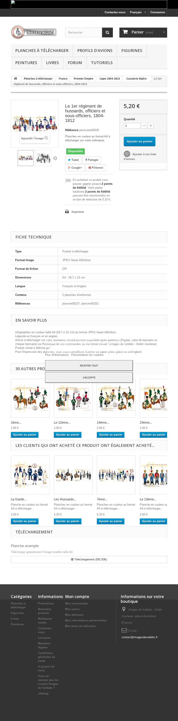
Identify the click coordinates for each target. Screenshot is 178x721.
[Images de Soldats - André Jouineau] (35, 32)
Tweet (75, 160)
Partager (92, 160)
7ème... (102, 499)
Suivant (55, 158)
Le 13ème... (148, 499)
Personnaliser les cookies (87, 354)
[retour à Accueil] (15, 79)
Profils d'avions (94, 50)
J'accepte (89, 377)
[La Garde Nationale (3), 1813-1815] (30, 475)
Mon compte (77, 596)
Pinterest (97, 167)
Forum (75, 62)
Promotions (46, 603)
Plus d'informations (57, 354)
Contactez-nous (115, 12)
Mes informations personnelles (86, 620)
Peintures (26, 62)
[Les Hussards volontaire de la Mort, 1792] (73, 475)
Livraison (44, 637)
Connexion (157, 12)
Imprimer (78, 211)
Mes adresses (74, 614)
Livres (52, 62)
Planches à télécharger (41, 50)
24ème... (146, 422)
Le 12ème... (62, 422)
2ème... (16, 422)
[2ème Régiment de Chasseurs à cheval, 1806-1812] (30, 398)
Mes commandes (76, 603)
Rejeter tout (89, 365)
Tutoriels (102, 62)
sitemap (43, 693)
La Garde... (19, 499)
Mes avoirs (72, 609)
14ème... (103, 422)
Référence (71, 130)
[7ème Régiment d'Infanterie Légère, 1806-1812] (116, 475)
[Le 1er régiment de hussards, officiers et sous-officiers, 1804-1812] (26, 158)
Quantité (129, 119)
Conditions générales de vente (46, 657)
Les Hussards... (65, 499)
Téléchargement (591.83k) (90, 559)
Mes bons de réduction (80, 626)
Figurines (131, 50)
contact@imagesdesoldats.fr (140, 637)
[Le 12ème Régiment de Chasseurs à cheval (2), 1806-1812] (73, 398)
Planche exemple (25, 546)
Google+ (76, 167)
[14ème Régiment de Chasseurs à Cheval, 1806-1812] (116, 398)
